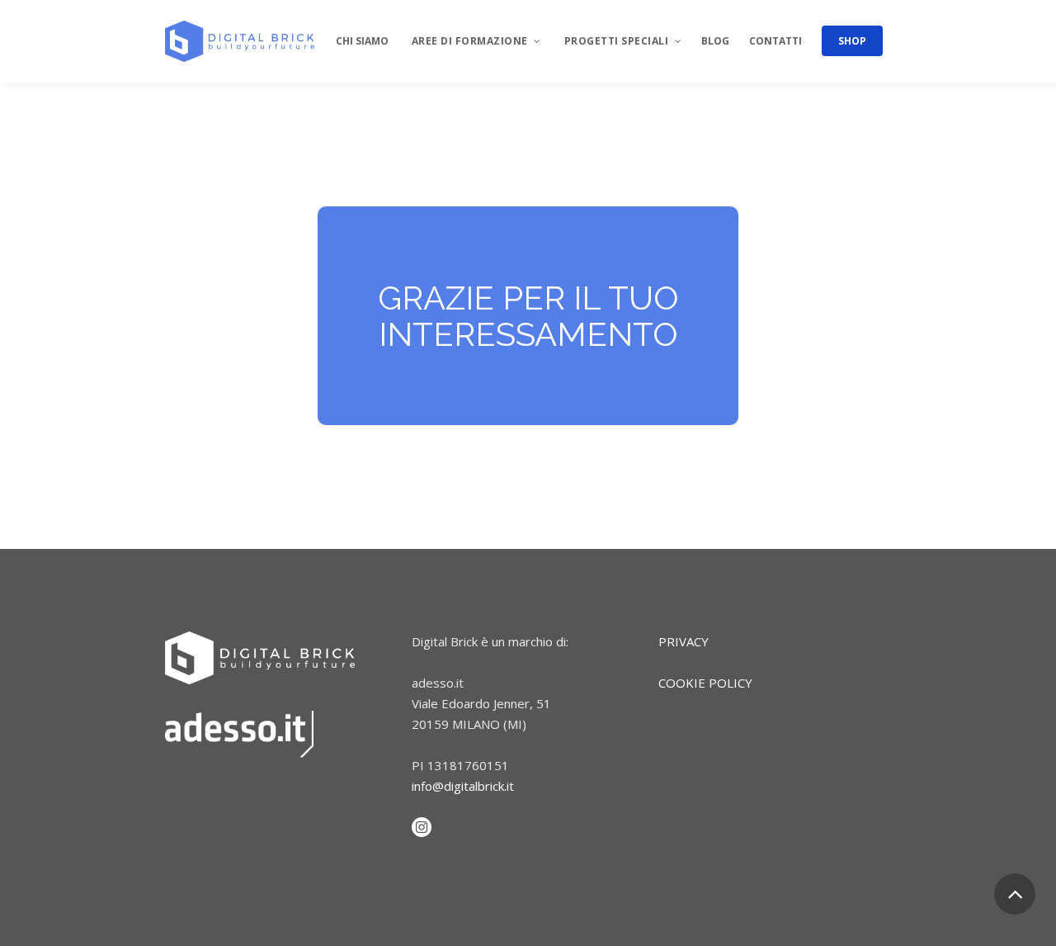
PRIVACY (683, 641)
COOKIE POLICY (705, 682)
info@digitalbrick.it (463, 786)
